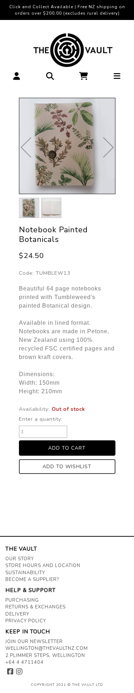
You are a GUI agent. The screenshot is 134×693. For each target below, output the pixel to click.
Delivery (17, 614)
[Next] (108, 147)
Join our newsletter (34, 641)
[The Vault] (67, 50)
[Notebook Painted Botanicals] (67, 146)
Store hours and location (42, 565)
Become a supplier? (32, 579)
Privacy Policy (25, 621)
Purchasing (22, 600)
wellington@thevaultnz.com (46, 648)
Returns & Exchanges (35, 607)
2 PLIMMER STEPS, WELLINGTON (45, 655)
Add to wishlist (67, 466)
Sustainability (25, 573)
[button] (17, 78)
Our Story (19, 559)
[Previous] (26, 147)
